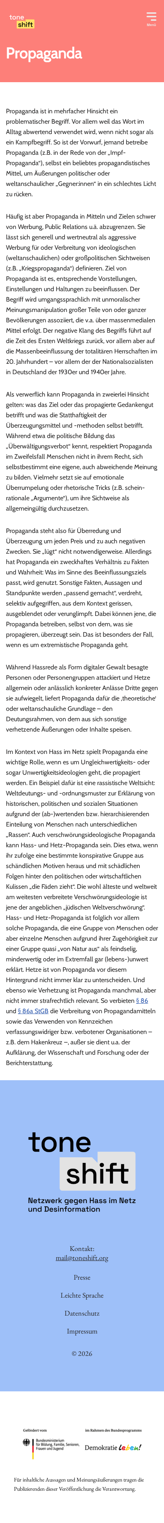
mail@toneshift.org (82, 1257)
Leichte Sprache (82, 1295)
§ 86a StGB (33, 1011)
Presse (82, 1277)
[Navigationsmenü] (151, 18)
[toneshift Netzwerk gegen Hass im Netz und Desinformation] (55, 22)
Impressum (82, 1331)
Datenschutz (82, 1313)
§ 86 (142, 1000)
